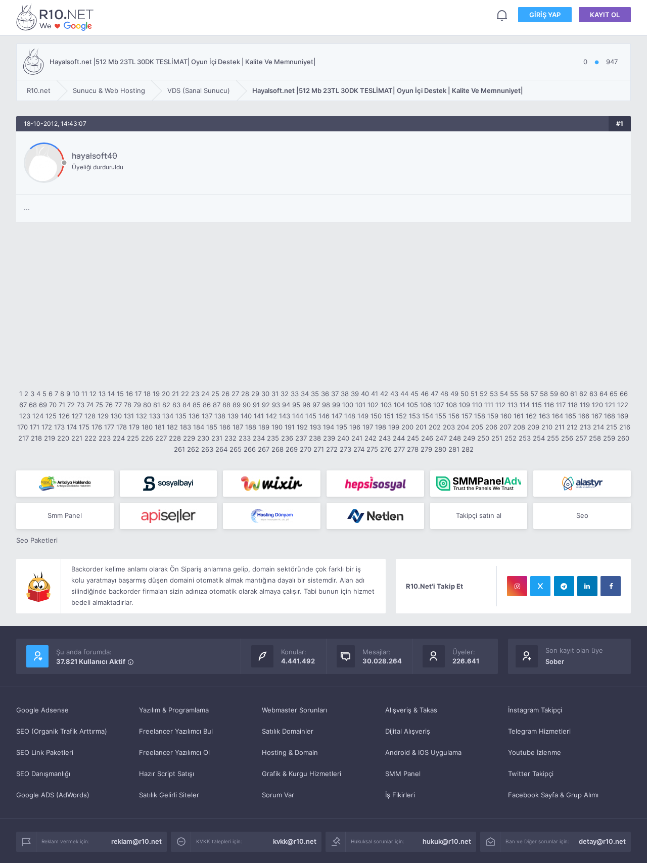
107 (438, 405)
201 (421, 427)
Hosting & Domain (290, 752)
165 (570, 416)
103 (386, 405)
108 (451, 405)
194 (328, 427)
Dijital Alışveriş (407, 731)
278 (413, 449)
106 (425, 405)
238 (315, 438)
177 (109, 427)
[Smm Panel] (168, 483)
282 (467, 449)
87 (216, 405)
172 (46, 427)
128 (90, 416)
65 (614, 394)
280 (440, 449)
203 (449, 427)
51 (474, 394)
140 (246, 416)
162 (531, 416)
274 (358, 449)
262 (193, 449)
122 (622, 405)
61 (573, 394)
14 (111, 394)
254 (539, 438)
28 (245, 394)
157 (466, 416)
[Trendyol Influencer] (271, 483)
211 (559, 427)
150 (376, 416)
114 (525, 405)
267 (263, 449)
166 (583, 416)
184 (198, 427)
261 (179, 449)
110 (477, 405)
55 (514, 394)
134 (167, 416)
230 (203, 438)
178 (121, 427)
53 (494, 394)
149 (362, 416)
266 (250, 449)
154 (427, 416)
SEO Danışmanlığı (43, 774)
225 (133, 438)
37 (335, 394)
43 (394, 394)
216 (624, 427)
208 (519, 427)
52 (484, 394)
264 (221, 449)
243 (385, 438)
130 (116, 416)
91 (256, 405)
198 (380, 427)
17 (138, 394)
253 (525, 438)
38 (345, 394)
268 (277, 449)
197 (367, 427)
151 (389, 416)
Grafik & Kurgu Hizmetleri (301, 774)
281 (453, 449)
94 (286, 405)
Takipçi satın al (478, 515)
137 (207, 416)
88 (226, 405)
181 (160, 427)
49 (454, 394)
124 (37, 416)
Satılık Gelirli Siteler (169, 795)
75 (99, 405)
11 (84, 394)
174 (72, 427)
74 (90, 405)
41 (374, 394)
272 (332, 449)
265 (235, 449)
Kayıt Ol (605, 15)
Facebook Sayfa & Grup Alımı (553, 795)
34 (305, 394)
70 (53, 405)
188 (250, 427)
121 (610, 405)
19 (156, 394)
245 (413, 438)
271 (318, 449)
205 (477, 427)
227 (161, 438)
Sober (554, 661)
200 (407, 427)
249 (469, 438)
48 (444, 394)
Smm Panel (65, 515)
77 (118, 405)
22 (185, 394)
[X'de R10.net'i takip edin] (540, 586)
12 (93, 394)
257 (581, 438)
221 (76, 438)
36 (325, 394)
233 (245, 438)
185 (211, 427)
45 (414, 394)
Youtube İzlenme (534, 752)
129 (103, 416)
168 (609, 416)
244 (399, 438)
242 (370, 438)
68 (33, 405)
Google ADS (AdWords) (52, 795)
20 (166, 394)
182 (172, 427)
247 (441, 438)
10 (75, 394)
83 (176, 405)
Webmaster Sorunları (294, 710)
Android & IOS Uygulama (423, 752)
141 (259, 416)
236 (287, 438)
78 (127, 405)
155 (440, 416)
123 (24, 416)
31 (275, 394)
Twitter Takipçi (530, 774)
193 (315, 427)
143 (284, 416)
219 (49, 438)
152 (401, 416)
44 (404, 394)
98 (326, 405)
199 (393, 427)
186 (224, 427)
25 (215, 394)
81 (156, 405)
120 (597, 405)
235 (273, 438)
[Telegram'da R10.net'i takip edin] (564, 586)
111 (488, 405)
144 (297, 416)
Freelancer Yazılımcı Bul (176, 731)
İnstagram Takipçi (535, 710)
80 (147, 405)
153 (414, 416)
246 (427, 438)
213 (585, 427)
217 (23, 438)
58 (544, 394)
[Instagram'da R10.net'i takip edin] (517, 586)
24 (205, 394)
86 (207, 405)
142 (271, 416)
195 (341, 427)
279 (426, 449)
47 (434, 394)
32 (285, 394)
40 (365, 394)
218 (36, 438)
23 (195, 394)
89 (237, 405)
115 (537, 405)
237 (301, 438)
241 (356, 438)
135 (181, 416)
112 (500, 405)
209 (533, 427)
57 (534, 394)
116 (549, 405)
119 (585, 405)
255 (553, 438)
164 (557, 416)
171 (34, 427)
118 (573, 405)
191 (290, 427)
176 (96, 427)
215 (611, 427)
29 (255, 394)
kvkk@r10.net (294, 841)
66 (624, 394)
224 (119, 438)
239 (329, 438)
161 (519, 416)
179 (134, 427)
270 (305, 449)
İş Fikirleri (400, 795)
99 (336, 405)
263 (207, 449)
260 (623, 438)
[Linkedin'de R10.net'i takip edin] (587, 586)
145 (310, 416)
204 (463, 427)
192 (302, 427)
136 (194, 416)
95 (296, 405)
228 (175, 438)
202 (435, 427)
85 (197, 405)
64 (603, 394)
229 (189, 438)
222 (90, 438)
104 (399, 405)
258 (595, 438)
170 (22, 427)
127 (77, 416)
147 (337, 416)
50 (464, 394)
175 (84, 427)
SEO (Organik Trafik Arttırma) (61, 731)
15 (120, 394)
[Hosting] (582, 483)
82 (166, 405)
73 (80, 405)
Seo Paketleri (37, 540)
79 (137, 405)
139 (233, 416)
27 (235, 394)
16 (129, 394)
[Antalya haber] (65, 483)
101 (360, 405)
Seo (582, 515)
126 (64, 416)
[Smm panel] (479, 483)
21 (175, 394)
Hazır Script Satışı (166, 774)
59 (554, 394)
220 (63, 438)
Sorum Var (278, 795)
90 (247, 405)
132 (141, 416)
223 (105, 438)
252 (510, 438)
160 (506, 416)
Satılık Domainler (287, 731)
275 (372, 449)
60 (564, 394)
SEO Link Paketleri (44, 752)
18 (147, 394)
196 (354, 427)
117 (561, 405)
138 (219, 416)
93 (276, 405)
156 (453, 416)
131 (129, 416)
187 (238, 427)
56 (524, 394)
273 (345, 449)
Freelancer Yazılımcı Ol (174, 752)
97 (316, 405)
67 (23, 405)
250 (483, 438)
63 (593, 394)
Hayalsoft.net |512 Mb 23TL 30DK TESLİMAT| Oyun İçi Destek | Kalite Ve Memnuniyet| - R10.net (56, 17)
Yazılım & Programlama (174, 710)
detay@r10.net (602, 841)
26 (225, 394)
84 (186, 405)
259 (609, 438)
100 (347, 405)
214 (598, 427)
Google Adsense (42, 710)
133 (154, 416)
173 (59, 427)
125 (51, 416)
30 (265, 394)
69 (43, 405)
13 (102, 394)
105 (412, 405)
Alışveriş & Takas (411, 710)
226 (147, 438)
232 (230, 438)
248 (455, 438)
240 (343, 438)
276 (386, 449)
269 (292, 449)
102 (373, 405)
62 (583, 394)
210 (546, 427)
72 (71, 405)
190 (277, 427)
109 (464, 405)
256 (567, 438)
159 (492, 416)
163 (544, 416)
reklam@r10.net (136, 841)
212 (572, 427)
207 (505, 427)
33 (295, 394)
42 (384, 394)
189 (263, 427)
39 (355, 394)
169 (622, 416)
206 (491, 427)
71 (62, 405)
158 (479, 416)
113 (512, 405)
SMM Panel (403, 774)
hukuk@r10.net (447, 841)
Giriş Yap (545, 15)
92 (266, 405)
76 (109, 405)
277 (399, 449)
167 (596, 416)
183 (185, 427)
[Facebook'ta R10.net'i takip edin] (610, 586)
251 (496, 438)
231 (216, 438)
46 (425, 394)
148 (349, 416)
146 (324, 416)
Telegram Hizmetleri (539, 731)
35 (315, 394)
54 (504, 394)
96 (306, 405)
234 (259, 438)
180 (147, 427)
